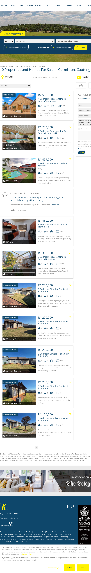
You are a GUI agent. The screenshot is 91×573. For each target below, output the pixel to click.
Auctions (66, 532)
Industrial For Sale (39, 532)
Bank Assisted (4, 534)
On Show (14, 532)
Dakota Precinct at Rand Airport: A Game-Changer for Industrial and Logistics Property (37, 199)
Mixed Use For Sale (40, 534)
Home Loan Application (26, 539)
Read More (55, 205)
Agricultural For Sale (25, 534)
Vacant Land (14, 534)
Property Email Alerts (51, 536)
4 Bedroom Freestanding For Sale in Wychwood (52, 100)
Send (82, 152)
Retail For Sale (52, 534)
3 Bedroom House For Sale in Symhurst (53, 164)
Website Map (69, 539)
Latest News (63, 536)
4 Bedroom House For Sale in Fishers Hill (53, 225)
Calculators (38, 536)
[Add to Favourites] (70, 95)
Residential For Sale (25, 532)
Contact (60, 539)
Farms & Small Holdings (53, 532)
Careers (14, 539)
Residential (27, 66)
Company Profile (51, 539)
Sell (1, 536)
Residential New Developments (14, 536)
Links (1, 541)
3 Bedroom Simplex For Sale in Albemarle (53, 290)
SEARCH (82, 47)
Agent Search (40, 539)
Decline (69, 568)
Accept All (83, 568)
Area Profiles (29, 536)
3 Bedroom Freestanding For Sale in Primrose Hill (52, 132)
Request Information (11, 541)
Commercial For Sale (65, 534)
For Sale (34, 66)
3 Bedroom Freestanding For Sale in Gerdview (52, 258)
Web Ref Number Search (17, 47)
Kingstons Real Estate (16, 66)
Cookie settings (53, 568)
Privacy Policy (24, 541)
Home (8, 532)
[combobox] (14, 85)
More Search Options (63, 47)
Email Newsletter (5, 539)
